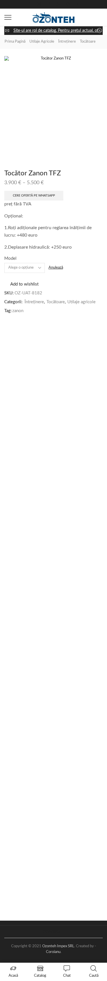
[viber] (68, 4)
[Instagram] (39, 4)
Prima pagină (15, 41)
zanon (17, 311)
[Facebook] (29, 4)
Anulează (56, 267)
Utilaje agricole (41, 41)
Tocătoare (88, 41)
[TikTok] (49, 4)
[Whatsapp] (58, 4)
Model (10, 258)
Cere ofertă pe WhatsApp (34, 195)
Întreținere (67, 41)
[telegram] (78, 4)
